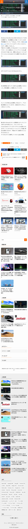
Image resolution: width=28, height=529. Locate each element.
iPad (8, 490)
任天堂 (20, 507)
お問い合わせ (14, 524)
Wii (11, 498)
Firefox (4, 487)
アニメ (20, 501)
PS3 (20, 494)
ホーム (5, 523)
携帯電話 (4, 509)
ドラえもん (19, 503)
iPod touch (5, 492)
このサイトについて (11, 523)
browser (22, 483)
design (14, 485)
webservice (5, 498)
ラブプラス (13, 507)
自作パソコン (12, 509)
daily (8, 485)
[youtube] (12, 518)
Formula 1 (11, 487)
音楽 (19, 509)
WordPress (4, 501)
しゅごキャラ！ (12, 501)
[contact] (15, 518)
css (3, 485)
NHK (10, 494)
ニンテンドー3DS (6, 505)
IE (23, 487)
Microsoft (4, 494)
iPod (20, 490)
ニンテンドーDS (15, 505)
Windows (17, 498)
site (3, 496)
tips (8, 496)
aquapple (10, 483)
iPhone (13, 490)
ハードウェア (5, 507)
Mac (23, 492)
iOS (3, 490)
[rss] (14, 518)
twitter (18, 496)
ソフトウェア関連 (6, 10)
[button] (4, 31)
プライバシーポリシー (20, 523)
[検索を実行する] (25, 239)
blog (16, 483)
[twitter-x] (10, 518)
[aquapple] (14, 1)
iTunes (12, 492)
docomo (21, 485)
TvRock (16, 143)
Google (17, 487)
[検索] (17, 518)
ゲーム (4, 503)
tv (12, 496)
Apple (4, 483)
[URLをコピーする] (24, 31)
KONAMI (18, 492)
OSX (15, 494)
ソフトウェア (22, 143)
